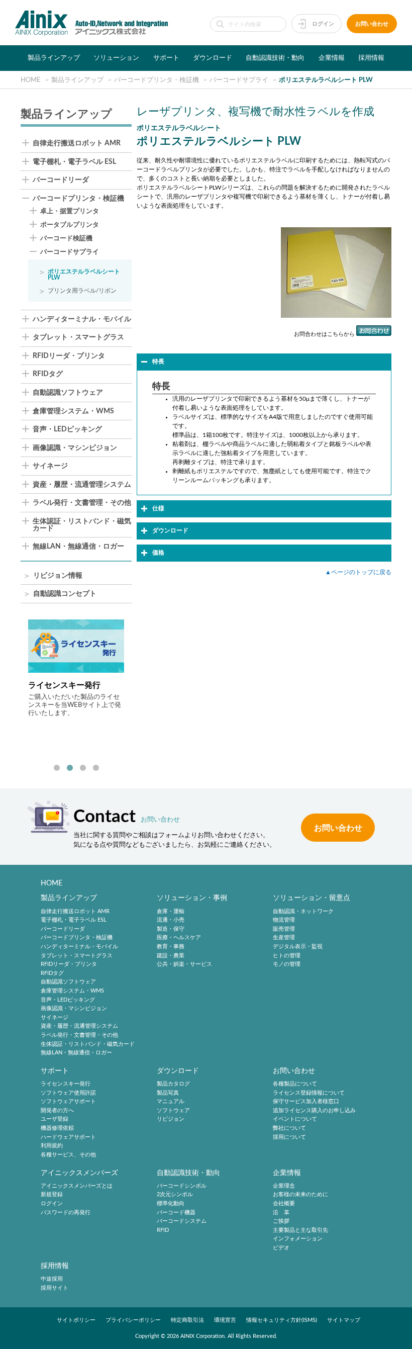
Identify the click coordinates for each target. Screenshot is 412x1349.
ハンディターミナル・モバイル (82, 319)
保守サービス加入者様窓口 (306, 1102)
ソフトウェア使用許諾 (68, 1093)
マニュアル (170, 1102)
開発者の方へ (57, 1110)
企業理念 (284, 1186)
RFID (163, 1230)
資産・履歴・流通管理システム (82, 485)
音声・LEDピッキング (67, 429)
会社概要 (284, 1203)
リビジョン (170, 1119)
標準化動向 (170, 1203)
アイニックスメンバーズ (79, 1173)
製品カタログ (173, 1084)
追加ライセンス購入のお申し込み (314, 1110)
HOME (51, 883)
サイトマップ (343, 1320)
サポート (166, 58)
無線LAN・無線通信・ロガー (78, 547)
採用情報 (371, 58)
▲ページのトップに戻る (358, 572)
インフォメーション (298, 1239)
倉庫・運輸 (170, 911)
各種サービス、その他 (68, 1154)
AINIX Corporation (202, 1336)
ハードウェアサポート (68, 1137)
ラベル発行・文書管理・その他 (82, 503)
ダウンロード (212, 58)
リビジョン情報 (57, 576)
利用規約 (52, 1145)
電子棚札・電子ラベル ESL (74, 162)
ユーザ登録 (54, 1119)
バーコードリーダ (61, 180)
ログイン (323, 24)
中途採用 (52, 1279)
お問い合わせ (371, 24)
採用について (289, 1137)
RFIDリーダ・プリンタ (69, 356)
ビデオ (281, 1247)
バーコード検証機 (66, 238)
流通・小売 (170, 920)
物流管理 (284, 920)
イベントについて (295, 1119)
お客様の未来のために (300, 1195)
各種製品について (295, 1084)
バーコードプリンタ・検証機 (78, 199)
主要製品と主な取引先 (300, 1230)
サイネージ (50, 466)
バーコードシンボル (182, 1186)
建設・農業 (170, 955)
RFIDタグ (48, 374)
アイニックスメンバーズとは (77, 1186)
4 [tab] (96, 768)
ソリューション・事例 (192, 898)
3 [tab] (83, 768)
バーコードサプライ (69, 252)
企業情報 (332, 58)
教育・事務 (170, 946)
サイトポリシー (76, 1320)
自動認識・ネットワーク (303, 911)
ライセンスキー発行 (65, 1084)
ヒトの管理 (286, 955)
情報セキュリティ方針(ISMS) (281, 1320)
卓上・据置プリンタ (69, 211)
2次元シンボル (175, 1195)
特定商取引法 (187, 1320)
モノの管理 (286, 964)
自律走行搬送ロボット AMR (77, 143)
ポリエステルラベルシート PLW (84, 274)
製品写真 (168, 1093)
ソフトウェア (173, 1110)
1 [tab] (57, 768)
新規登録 (52, 1195)
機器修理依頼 (57, 1128)
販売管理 (284, 929)
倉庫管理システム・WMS (73, 411)
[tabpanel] (76, 668)
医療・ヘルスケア (179, 938)
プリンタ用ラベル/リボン (82, 291)
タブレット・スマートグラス (78, 337)
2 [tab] (70, 768)
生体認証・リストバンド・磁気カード (82, 525)
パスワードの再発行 (65, 1212)
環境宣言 (225, 1320)
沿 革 (281, 1212)
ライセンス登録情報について (309, 1093)
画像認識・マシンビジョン (75, 448)
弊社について (289, 1128)
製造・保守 (170, 929)
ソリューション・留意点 (311, 898)
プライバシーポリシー (133, 1320)
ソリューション (116, 58)
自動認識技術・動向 (275, 58)
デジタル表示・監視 (298, 946)
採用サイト (54, 1288)
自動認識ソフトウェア (68, 393)
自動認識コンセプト (64, 594)
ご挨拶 (281, 1221)
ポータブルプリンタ (69, 225)
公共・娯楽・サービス (184, 964)
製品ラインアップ (54, 58)
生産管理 (284, 938)
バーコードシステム (182, 1221)
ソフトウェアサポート (68, 1102)
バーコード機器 (176, 1212)
